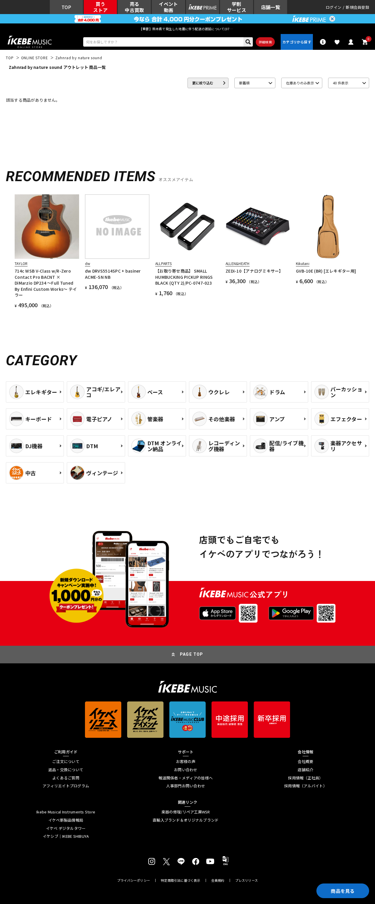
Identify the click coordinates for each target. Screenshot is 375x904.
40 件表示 (340, 82)
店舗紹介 (305, 769)
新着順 (244, 82)
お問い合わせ (185, 769)
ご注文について (65, 761)
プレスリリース (246, 880)
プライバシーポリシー (133, 880)
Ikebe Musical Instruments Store (65, 812)
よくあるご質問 (65, 778)
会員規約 (217, 880)
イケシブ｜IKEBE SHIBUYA (66, 836)
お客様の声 (185, 761)
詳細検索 (265, 42)
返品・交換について (65, 769)
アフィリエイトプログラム (65, 786)
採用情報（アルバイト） (305, 786)
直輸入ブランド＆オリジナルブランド (186, 820)
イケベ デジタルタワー (66, 828)
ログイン (333, 7)
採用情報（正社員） (305, 778)
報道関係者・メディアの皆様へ (185, 778)
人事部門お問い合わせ (185, 786)
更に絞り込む (202, 82)
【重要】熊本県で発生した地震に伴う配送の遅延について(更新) (187, 28)
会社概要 (305, 761)
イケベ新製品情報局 (65, 820)
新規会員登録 (357, 7)
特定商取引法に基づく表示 (180, 880)
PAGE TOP (191, 654)
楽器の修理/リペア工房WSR (185, 812)
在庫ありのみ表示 (300, 82)
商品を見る (343, 890)
